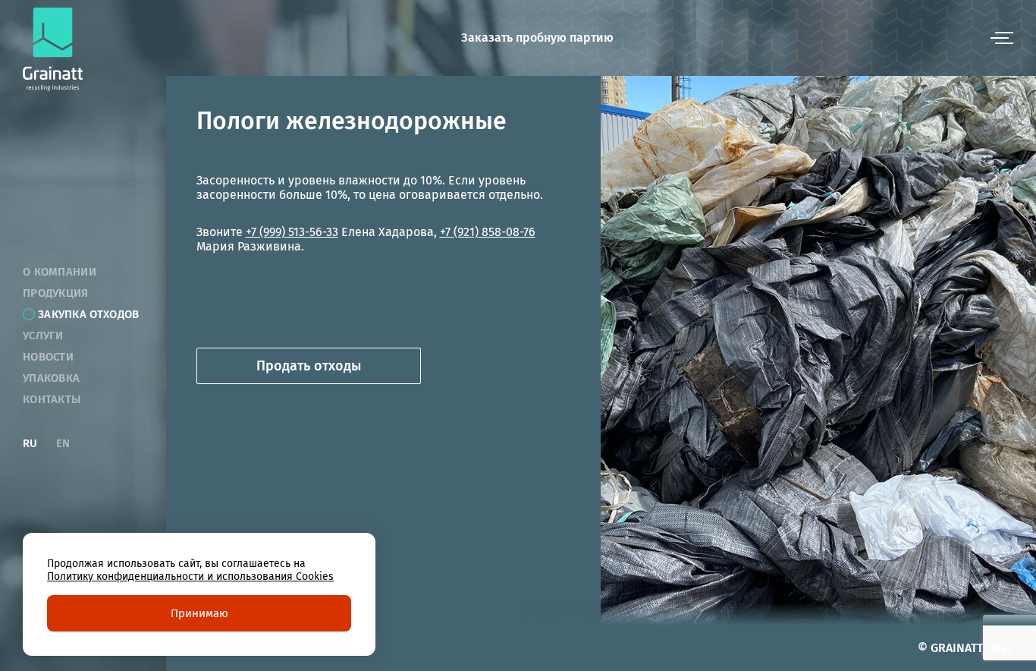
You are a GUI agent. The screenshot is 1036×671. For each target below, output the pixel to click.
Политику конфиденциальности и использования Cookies (190, 576)
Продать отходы (308, 366)
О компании (59, 272)
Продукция (56, 293)
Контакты (51, 399)
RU (30, 443)
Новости (48, 357)
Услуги (43, 335)
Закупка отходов (89, 314)
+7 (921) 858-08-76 (487, 232)
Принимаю (199, 613)
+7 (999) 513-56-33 (292, 232)
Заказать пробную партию (537, 37)
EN (63, 443)
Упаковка (51, 378)
